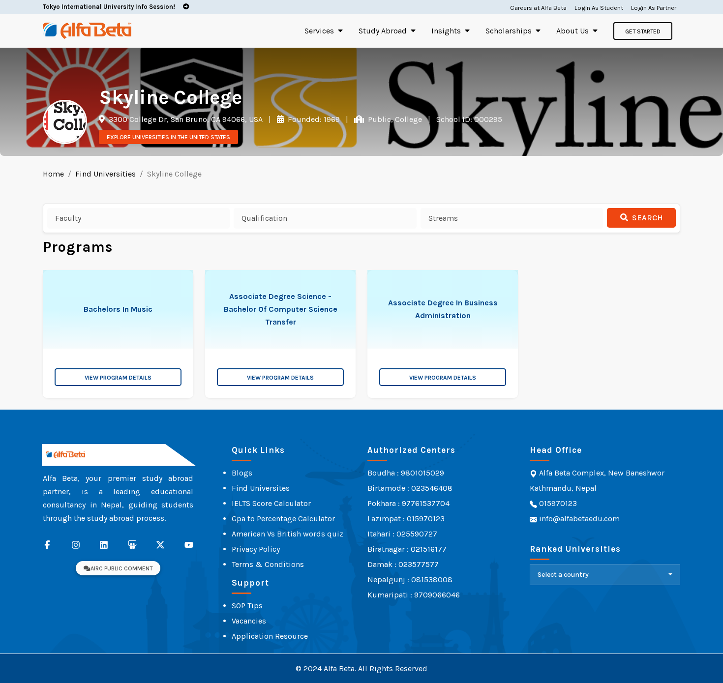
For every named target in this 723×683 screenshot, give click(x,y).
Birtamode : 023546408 (409, 488)
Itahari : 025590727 (402, 533)
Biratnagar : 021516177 (407, 549)
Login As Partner (653, 7)
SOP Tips (247, 605)
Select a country (563, 574)
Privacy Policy (256, 549)
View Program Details (118, 377)
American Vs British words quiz (287, 533)
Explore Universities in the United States (168, 137)
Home (53, 173)
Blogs (242, 472)
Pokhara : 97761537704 (408, 503)
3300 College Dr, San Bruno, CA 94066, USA (185, 119)
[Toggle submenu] (340, 31)
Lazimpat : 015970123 (406, 518)
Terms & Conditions (268, 564)
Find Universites (261, 488)
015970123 (557, 503)
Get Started (643, 31)
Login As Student (598, 7)
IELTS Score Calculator (271, 503)
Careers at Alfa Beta (538, 7)
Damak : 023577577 (403, 564)
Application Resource (270, 636)
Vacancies (249, 620)
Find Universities (105, 173)
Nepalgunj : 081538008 (409, 579)
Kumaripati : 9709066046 (413, 594)
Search (646, 217)
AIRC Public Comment (121, 568)
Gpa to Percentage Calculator (283, 518)
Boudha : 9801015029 (405, 472)
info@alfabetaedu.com (579, 518)
